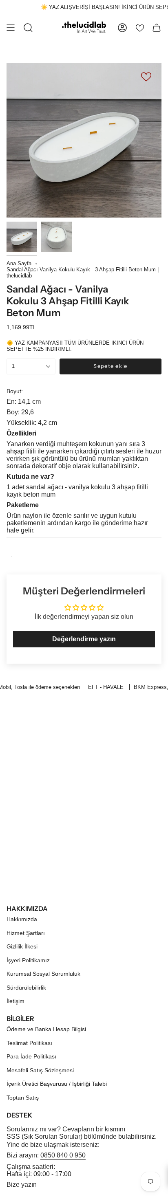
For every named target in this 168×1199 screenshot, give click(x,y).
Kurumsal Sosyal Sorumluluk (43, 973)
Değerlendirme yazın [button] (84, 639)
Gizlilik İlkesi (22, 946)
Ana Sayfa (19, 263)
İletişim (15, 1001)
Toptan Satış (23, 1097)
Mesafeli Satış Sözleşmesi (40, 1070)
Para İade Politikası (31, 1056)
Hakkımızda (22, 919)
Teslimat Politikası (29, 1043)
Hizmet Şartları (26, 933)
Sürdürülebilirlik (26, 987)
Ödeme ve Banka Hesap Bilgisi (46, 1029)
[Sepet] (156, 27)
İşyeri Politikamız (28, 960)
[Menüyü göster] (10, 27)
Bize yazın (22, 1184)
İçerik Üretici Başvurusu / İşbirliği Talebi (57, 1083)
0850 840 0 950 (63, 1155)
